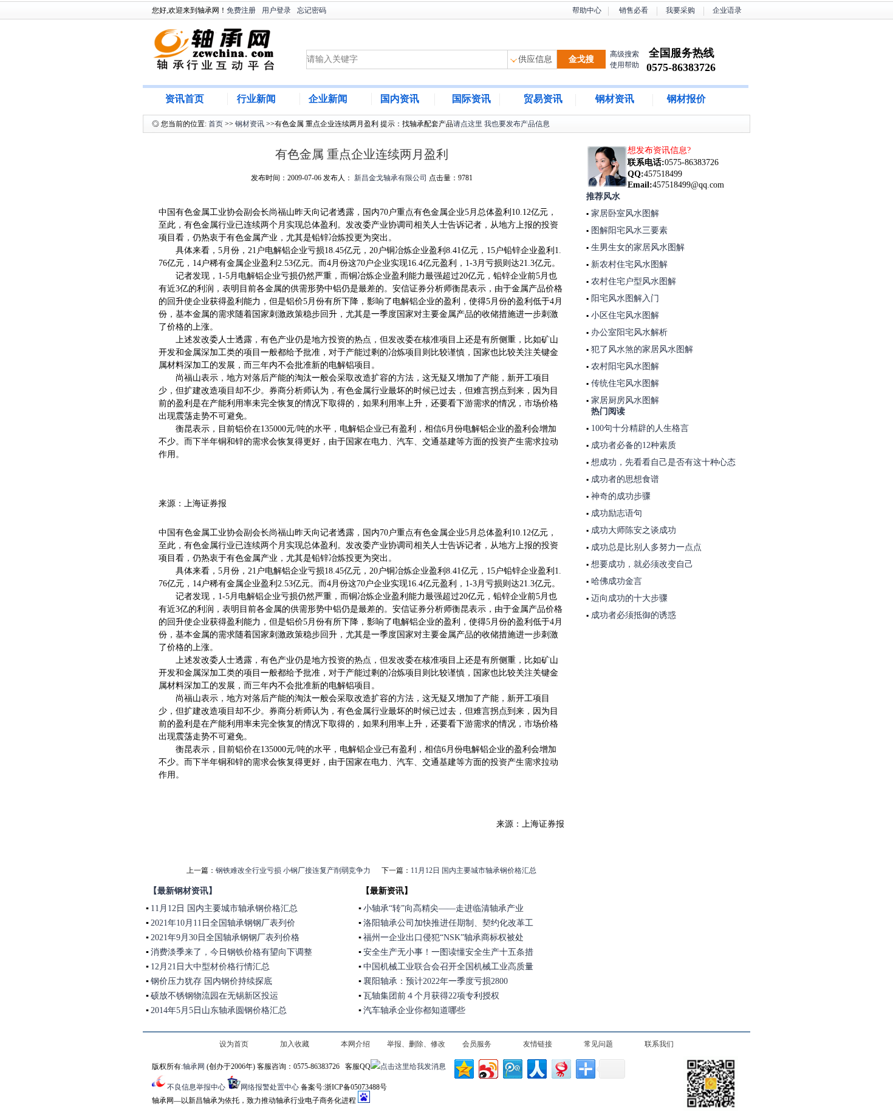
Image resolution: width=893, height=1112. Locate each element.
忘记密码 (311, 10)
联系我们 (659, 1044)
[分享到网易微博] (560, 1067)
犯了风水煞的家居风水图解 (641, 349)
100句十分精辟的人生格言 (639, 428)
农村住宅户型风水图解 (632, 281)
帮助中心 (586, 10)
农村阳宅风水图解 (624, 366)
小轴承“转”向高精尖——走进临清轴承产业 (443, 908)
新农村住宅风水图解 (628, 264)
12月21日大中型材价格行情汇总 (210, 966)
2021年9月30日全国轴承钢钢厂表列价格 (225, 937)
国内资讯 (399, 98)
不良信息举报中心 (196, 1087)
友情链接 (537, 1044)
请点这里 (467, 124)
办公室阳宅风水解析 (628, 332)
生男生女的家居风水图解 (637, 247)
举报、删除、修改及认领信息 (416, 1045)
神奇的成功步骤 (620, 496)
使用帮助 (624, 65)
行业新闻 (256, 98)
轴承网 (194, 1066)
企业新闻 (328, 98)
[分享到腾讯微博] (512, 1067)
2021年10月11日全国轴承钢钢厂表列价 (223, 922)
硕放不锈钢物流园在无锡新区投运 (214, 995)
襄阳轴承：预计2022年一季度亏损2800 (435, 981)
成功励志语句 (615, 513)
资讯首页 (184, 98)
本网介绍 (355, 1044)
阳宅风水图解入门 (624, 298)
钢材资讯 (614, 98)
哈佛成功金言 (615, 581)
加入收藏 (294, 1044)
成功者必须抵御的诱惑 (632, 615)
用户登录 (276, 10)
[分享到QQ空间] (463, 1067)
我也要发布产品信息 (517, 124)
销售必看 (633, 10)
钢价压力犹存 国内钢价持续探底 (211, 981)
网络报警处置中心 (270, 1087)
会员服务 (476, 1044)
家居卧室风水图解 (624, 213)
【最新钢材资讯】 (183, 890)
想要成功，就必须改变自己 (641, 564)
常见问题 (598, 1044)
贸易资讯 (543, 98)
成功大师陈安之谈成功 (632, 530)
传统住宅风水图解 (624, 383)
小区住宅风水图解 (624, 315)
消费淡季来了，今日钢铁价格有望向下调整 (231, 952)
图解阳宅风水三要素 (628, 230)
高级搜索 (624, 54)
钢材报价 (686, 98)
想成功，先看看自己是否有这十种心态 (662, 462)
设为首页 (233, 1044)
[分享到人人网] (536, 1067)
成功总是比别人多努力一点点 (645, 547)
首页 (215, 124)
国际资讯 (471, 98)
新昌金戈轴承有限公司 (390, 178)
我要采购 (680, 10)
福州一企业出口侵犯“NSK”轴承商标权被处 (443, 937)
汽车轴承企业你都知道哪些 (414, 1010)
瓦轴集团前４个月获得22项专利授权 (431, 995)
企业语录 (727, 10)
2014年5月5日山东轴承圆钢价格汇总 (219, 1010)
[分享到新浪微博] (487, 1067)
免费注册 (241, 10)
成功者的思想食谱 (624, 479)
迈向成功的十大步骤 (628, 598)
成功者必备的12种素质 (632, 445)
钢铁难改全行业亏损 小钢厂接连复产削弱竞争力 (293, 870)
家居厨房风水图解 (624, 400)
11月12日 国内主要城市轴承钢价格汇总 (473, 870)
